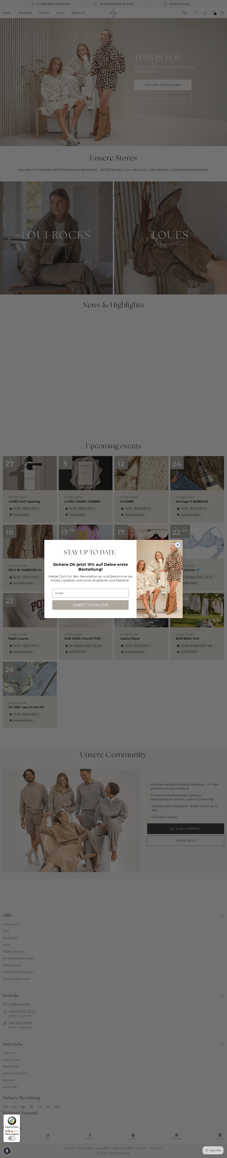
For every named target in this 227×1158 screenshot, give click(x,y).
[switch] (11, 1138)
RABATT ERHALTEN (90, 605)
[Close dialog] (178, 545)
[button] (7, 1151)
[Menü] (18, 1116)
